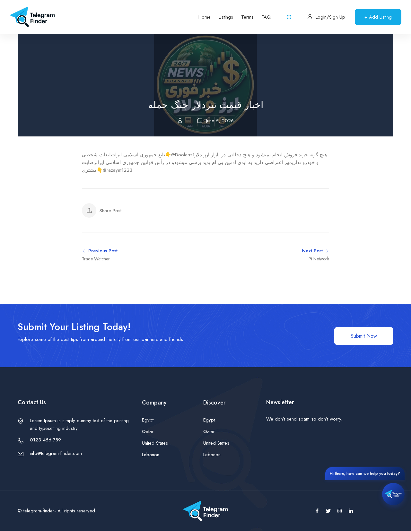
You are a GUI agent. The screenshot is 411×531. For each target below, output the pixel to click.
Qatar (147, 431)
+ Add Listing (378, 17)
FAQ (266, 17)
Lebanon (150, 454)
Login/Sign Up (330, 17)
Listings (226, 17)
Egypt (147, 419)
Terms (247, 17)
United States (155, 443)
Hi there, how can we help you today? (365, 473)
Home (204, 17)
